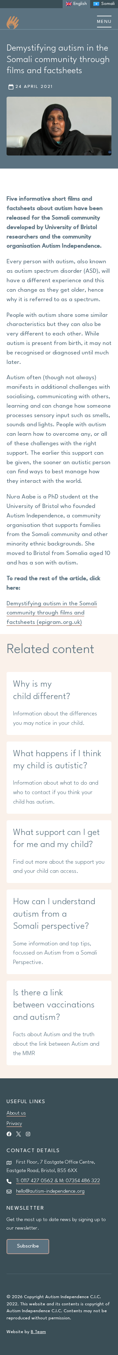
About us (16, 1113)
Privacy (14, 1123)
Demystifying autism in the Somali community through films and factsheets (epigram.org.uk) (52, 613)
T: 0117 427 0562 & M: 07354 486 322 (58, 1181)
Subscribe (28, 1246)
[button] (104, 21)
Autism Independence (13, 22)
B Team (38, 1332)
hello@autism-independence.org (50, 1191)
